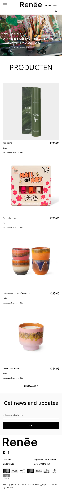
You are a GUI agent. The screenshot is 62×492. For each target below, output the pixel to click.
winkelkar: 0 (52, 5)
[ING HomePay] (6, 477)
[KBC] (46, 471)
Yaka (4, 223)
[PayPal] (54, 471)
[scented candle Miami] (31, 336)
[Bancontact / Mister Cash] (22, 471)
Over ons (7, 459)
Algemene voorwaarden (45, 459)
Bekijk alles (30, 386)
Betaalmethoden (42, 463)
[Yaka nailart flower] (31, 186)
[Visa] (14, 471)
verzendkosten (11, 153)
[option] (31, 35)
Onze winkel (8, 463)
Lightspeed (44, 484)
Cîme (5, 148)
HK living (6, 298)
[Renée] (31, 5)
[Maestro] (30, 471)
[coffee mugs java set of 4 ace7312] (31, 261)
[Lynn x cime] (31, 111)
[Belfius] (38, 471)
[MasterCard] (6, 471)
